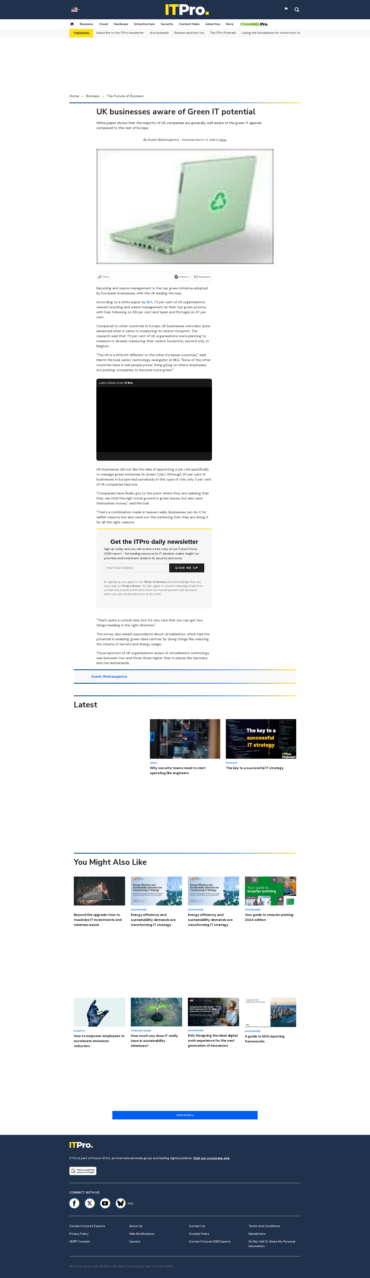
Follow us (184, 276)
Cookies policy (199, 1234)
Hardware (121, 24)
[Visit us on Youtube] (105, 1203)
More (230, 24)
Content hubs (189, 24)
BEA (149, 302)
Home (74, 96)
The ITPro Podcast (223, 33)
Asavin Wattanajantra (163, 140)
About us (135, 1226)
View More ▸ (185, 1115)
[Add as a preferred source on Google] (82, 1171)
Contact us (197, 1226)
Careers (134, 1241)
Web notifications (141, 1234)
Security (167, 24)
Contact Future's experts (87, 1226)
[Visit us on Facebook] (74, 1203)
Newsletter (204, 276)
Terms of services (155, 582)
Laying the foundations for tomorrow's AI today (275, 33)
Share (106, 276)
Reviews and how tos (189, 33)
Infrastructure (144, 24)
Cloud (103, 24)
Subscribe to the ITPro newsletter (120, 33)
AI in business (159, 33)
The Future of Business (125, 96)
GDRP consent (79, 1241)
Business (86, 24)
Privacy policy (79, 1234)
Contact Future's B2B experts (209, 1241)
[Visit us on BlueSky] (119, 1203)
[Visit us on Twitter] (89, 1203)
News (223, 140)
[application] (154, 419)
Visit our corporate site (211, 1158)
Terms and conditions (264, 1226)
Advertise (212, 24)
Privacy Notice (131, 586)
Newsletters (257, 1234)
